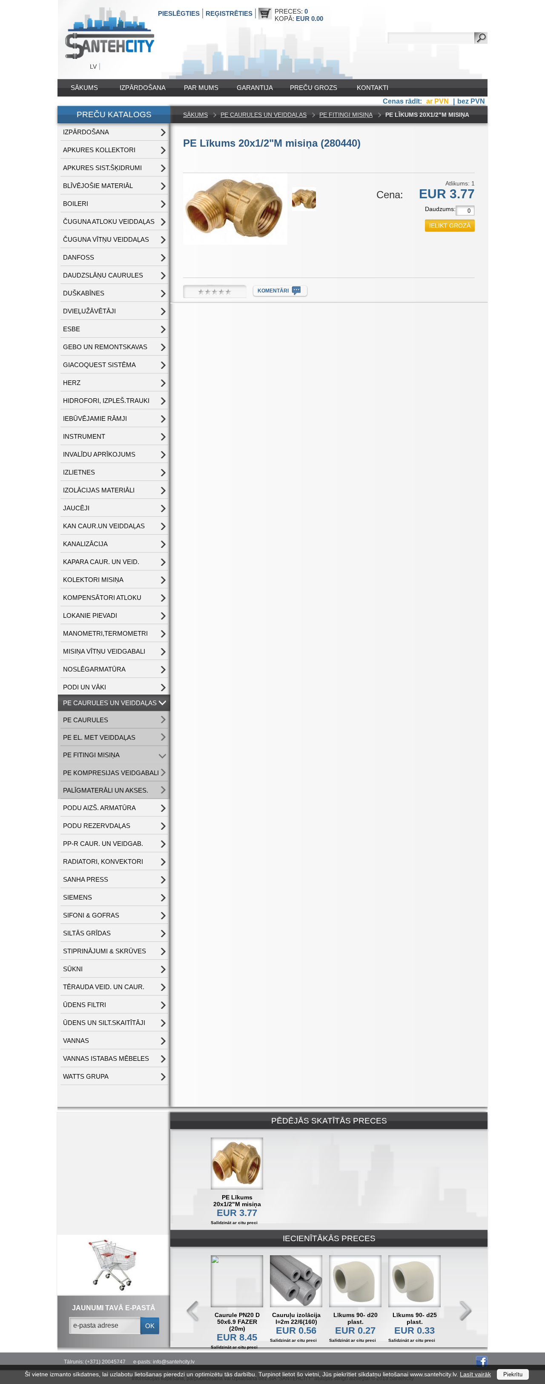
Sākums (84, 87)
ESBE (71, 329)
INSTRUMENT (84, 436)
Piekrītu (512, 1374)
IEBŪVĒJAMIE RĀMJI (95, 418)
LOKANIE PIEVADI (90, 615)
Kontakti (372, 87)
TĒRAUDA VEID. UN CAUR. (103, 986)
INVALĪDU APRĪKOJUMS (99, 454)
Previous (193, 1311)
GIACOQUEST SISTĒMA (99, 364)
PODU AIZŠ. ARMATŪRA (99, 807)
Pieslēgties (179, 13)
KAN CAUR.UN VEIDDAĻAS (104, 526)
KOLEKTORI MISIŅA (93, 579)
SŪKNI (73, 969)
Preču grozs (313, 87)
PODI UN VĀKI (84, 687)
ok (150, 1325)
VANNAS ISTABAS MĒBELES (106, 1058)
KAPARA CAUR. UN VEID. (101, 561)
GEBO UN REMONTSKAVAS (105, 346)
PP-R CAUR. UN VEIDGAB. (103, 843)
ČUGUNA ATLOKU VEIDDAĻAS (109, 221)
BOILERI (75, 203)
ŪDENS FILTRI (84, 1004)
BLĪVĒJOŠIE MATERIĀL (98, 185)
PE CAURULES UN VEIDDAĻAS (110, 702)
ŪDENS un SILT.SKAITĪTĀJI (104, 1022)
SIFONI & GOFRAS (91, 915)
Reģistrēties (229, 13)
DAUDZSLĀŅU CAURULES (103, 275)
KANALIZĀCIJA (85, 543)
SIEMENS (77, 897)
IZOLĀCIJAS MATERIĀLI (99, 490)
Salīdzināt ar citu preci (234, 1222)
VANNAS (76, 1040)
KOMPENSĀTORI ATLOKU (102, 597)
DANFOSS (78, 257)
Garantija (255, 87)
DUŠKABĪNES (83, 293)
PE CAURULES (85, 720)
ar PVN (438, 101)
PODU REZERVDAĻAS (96, 825)
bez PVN (471, 101)
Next (465, 1311)
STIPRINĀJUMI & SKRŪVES (104, 951)
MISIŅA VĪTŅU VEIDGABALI (104, 651)
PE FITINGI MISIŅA (91, 755)
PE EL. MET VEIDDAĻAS (99, 737)
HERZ (71, 382)
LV (93, 66)
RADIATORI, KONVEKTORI (103, 861)
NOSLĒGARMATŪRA (94, 669)
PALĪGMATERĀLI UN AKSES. (105, 790)
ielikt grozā (449, 225)
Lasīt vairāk (475, 1374)
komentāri (273, 291)
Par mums (201, 87)
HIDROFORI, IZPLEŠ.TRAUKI (106, 400)
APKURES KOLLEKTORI (99, 149)
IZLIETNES (79, 472)
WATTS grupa (86, 1076)
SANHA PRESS (85, 879)
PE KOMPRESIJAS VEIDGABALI (111, 772)
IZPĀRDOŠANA (143, 87)
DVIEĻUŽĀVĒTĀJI (89, 311)
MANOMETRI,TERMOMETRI (105, 633)
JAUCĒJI (76, 508)
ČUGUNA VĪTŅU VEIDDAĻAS (106, 239)
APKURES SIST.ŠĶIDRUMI (102, 167)
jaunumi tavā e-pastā (113, 1308)
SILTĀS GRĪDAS (87, 933)
